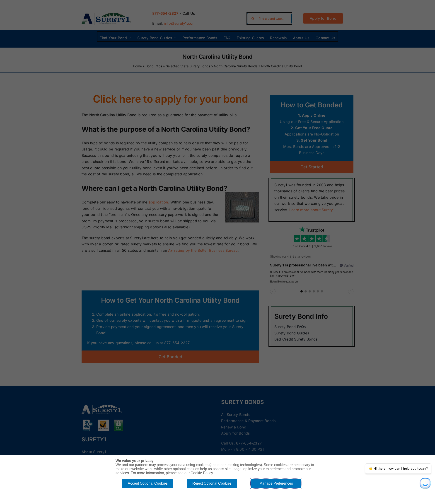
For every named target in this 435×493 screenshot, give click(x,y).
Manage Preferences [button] (276, 483)
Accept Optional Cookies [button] (148, 483)
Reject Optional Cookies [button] (212, 483)
